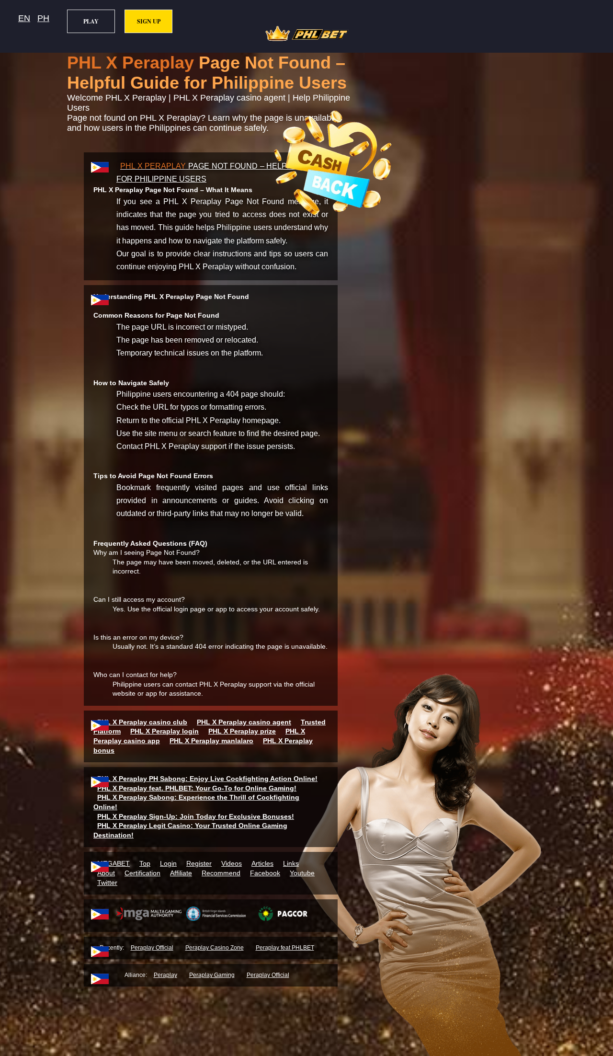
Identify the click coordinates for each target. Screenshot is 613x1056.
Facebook (265, 873)
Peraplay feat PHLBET (285, 947)
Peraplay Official (152, 947)
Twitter (107, 882)
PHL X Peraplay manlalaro (211, 741)
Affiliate (181, 873)
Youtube (302, 873)
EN (24, 18)
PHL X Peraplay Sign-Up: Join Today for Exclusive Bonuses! (195, 816)
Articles (262, 863)
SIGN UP (148, 21)
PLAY (91, 21)
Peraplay (165, 975)
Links (291, 863)
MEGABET (113, 863)
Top (144, 863)
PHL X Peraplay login (164, 731)
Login (168, 863)
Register (199, 863)
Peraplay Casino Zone (214, 947)
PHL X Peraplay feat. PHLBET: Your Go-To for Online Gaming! (196, 788)
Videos (231, 863)
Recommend (221, 873)
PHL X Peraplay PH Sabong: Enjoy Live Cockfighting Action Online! (207, 778)
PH (43, 18)
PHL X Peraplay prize (242, 731)
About (106, 873)
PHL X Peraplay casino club (142, 722)
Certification (142, 873)
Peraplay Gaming (212, 975)
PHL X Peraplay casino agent (244, 722)
